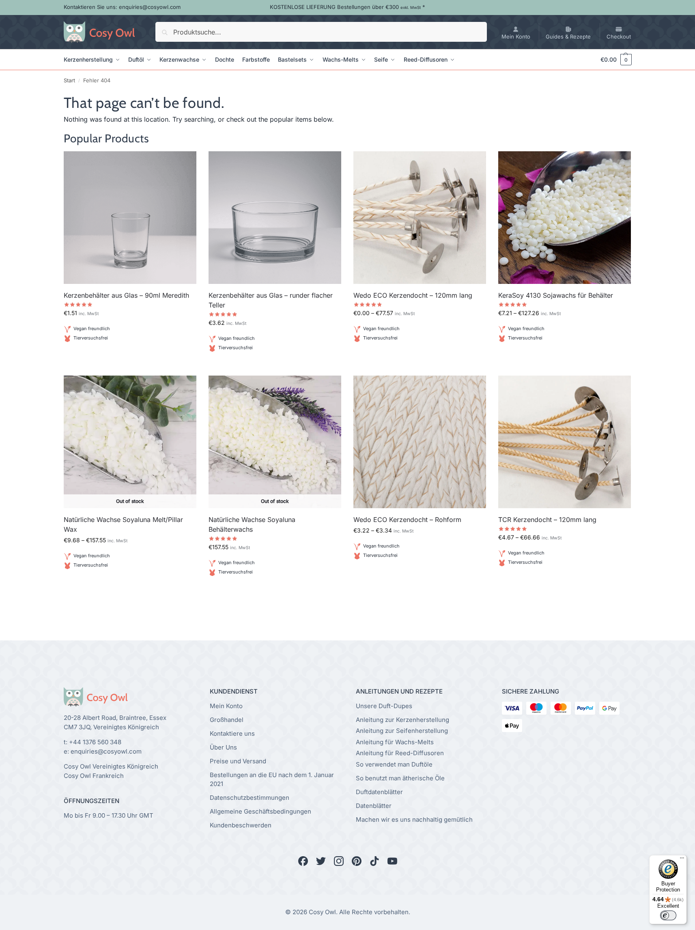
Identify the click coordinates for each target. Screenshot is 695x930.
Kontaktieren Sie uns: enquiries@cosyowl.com (122, 7)
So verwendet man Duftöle (394, 764)
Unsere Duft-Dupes (384, 706)
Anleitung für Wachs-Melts (395, 742)
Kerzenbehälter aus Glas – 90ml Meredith (126, 295)
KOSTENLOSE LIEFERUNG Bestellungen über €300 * (347, 7)
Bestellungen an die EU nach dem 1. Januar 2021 (272, 779)
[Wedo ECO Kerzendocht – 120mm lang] (419, 217)
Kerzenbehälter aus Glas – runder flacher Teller (271, 300)
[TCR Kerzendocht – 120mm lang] (564, 442)
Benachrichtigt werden (130, 584)
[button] (612, 59)
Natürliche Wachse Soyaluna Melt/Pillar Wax (123, 524)
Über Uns (223, 747)
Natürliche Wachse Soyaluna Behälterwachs (252, 524)
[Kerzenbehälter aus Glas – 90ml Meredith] (130, 217)
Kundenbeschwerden (240, 825)
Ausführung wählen (420, 357)
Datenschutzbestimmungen (249, 797)
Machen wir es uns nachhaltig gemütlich (414, 819)
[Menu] (682, 860)
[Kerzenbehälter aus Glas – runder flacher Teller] (275, 217)
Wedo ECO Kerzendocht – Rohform (407, 519)
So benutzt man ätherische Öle (400, 778)
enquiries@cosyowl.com (106, 751)
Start (69, 80)
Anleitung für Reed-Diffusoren (400, 753)
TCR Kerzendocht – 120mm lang (547, 519)
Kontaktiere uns (232, 733)
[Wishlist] (184, 163)
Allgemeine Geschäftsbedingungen (260, 811)
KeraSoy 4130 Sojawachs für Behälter (555, 295)
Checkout (619, 36)
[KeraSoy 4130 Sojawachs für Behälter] (564, 217)
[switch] (668, 915)
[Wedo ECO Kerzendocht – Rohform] (419, 442)
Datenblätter (374, 806)
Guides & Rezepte (568, 36)
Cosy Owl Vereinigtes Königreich (111, 766)
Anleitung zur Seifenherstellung (402, 731)
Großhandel (226, 720)
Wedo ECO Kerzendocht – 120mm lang (412, 295)
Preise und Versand (238, 761)
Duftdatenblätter (379, 792)
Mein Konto (515, 36)
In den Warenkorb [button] (130, 357)
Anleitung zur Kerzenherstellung (402, 720)
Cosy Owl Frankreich (94, 776)
